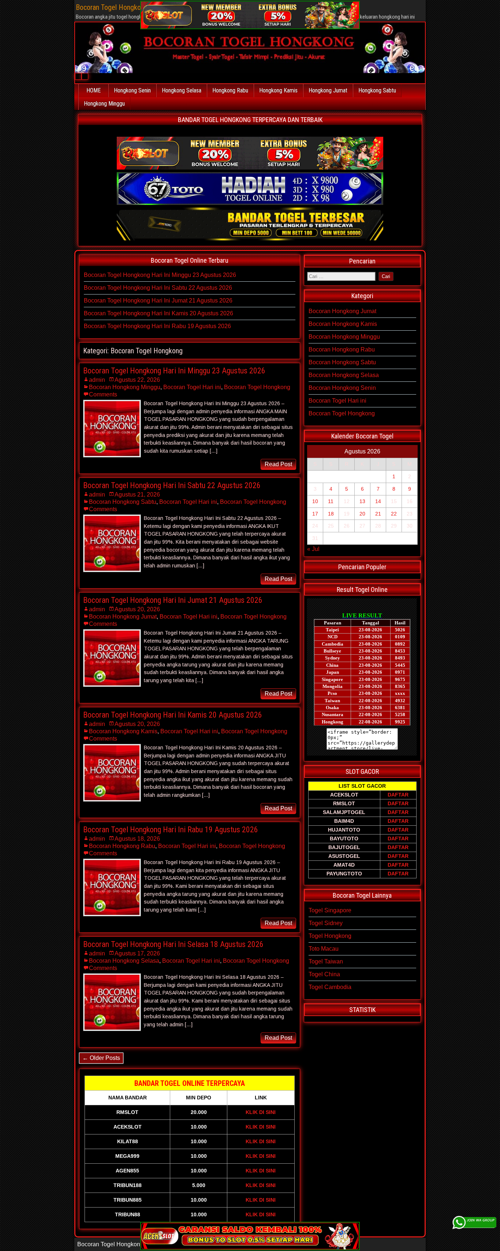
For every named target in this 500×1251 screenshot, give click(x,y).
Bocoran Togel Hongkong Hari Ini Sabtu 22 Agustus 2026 (158, 288)
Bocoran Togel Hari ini (192, 387)
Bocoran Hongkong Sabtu (122, 502)
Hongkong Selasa (181, 90)
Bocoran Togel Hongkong (257, 387)
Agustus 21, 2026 (137, 494)
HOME (93, 90)
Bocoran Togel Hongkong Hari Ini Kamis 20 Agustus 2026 (158, 313)
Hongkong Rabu (230, 90)
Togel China (324, 974)
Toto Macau (324, 949)
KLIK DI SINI (261, 1112)
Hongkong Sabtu (377, 90)
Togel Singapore (330, 910)
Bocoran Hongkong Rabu (122, 846)
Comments (103, 394)
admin (97, 380)
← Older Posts (101, 1058)
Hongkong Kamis (278, 90)
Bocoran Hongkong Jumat (123, 616)
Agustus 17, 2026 (137, 953)
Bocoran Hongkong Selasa (124, 961)
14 (378, 501)
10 (315, 501)
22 (394, 514)
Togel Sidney (326, 923)
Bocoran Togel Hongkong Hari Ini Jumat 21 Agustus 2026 (158, 300)
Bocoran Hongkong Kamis (123, 731)
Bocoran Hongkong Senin (342, 388)
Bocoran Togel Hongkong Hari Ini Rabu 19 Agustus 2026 (157, 326)
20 (362, 514)
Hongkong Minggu (104, 103)
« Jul (313, 549)
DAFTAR (398, 795)
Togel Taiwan (326, 961)
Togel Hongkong (330, 936)
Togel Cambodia (330, 987)
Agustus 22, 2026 (137, 380)
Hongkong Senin (132, 90)
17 (315, 514)
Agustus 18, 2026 (137, 839)
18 (331, 514)
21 (378, 514)
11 (330, 501)
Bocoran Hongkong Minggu (124, 387)
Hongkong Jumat (328, 90)
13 (362, 501)
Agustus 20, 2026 (137, 609)
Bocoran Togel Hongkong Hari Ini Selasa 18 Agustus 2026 (173, 944)
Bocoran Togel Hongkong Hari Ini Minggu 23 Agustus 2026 (160, 275)
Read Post (278, 464)
